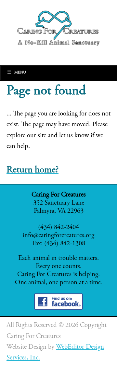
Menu (20, 72)
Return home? (32, 170)
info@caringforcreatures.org (58, 235)
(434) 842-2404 (58, 227)
